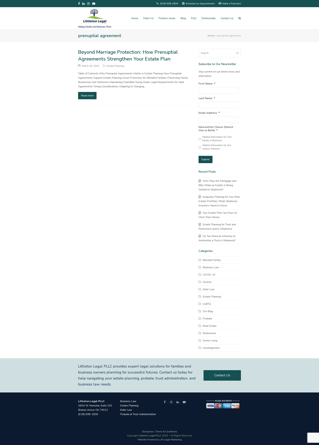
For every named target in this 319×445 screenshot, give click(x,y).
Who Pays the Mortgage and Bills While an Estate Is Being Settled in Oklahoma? (217, 185)
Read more (87, 95)
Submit (205, 159)
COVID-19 (209, 275)
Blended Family (212, 260)
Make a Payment (231, 3)
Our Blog (208, 311)
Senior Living (210, 340)
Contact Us (222, 375)
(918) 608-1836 (169, 3)
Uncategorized (211, 348)
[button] (239, 18)
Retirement (209, 333)
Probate (207, 318)
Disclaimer (148, 431)
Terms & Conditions (166, 431)
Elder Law (208, 289)
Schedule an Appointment (200, 3)
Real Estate (209, 326)
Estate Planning (115, 66)
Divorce (207, 282)
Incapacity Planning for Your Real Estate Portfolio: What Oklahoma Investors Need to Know (219, 201)
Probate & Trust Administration (138, 414)
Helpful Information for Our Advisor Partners (216, 147)
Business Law (211, 267)
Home (211, 35)
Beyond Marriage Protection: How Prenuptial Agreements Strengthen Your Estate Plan (128, 55)
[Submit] (237, 53)
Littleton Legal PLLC (150, 435)
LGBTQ (207, 304)
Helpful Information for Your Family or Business (217, 138)
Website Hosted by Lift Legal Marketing (159, 439)
